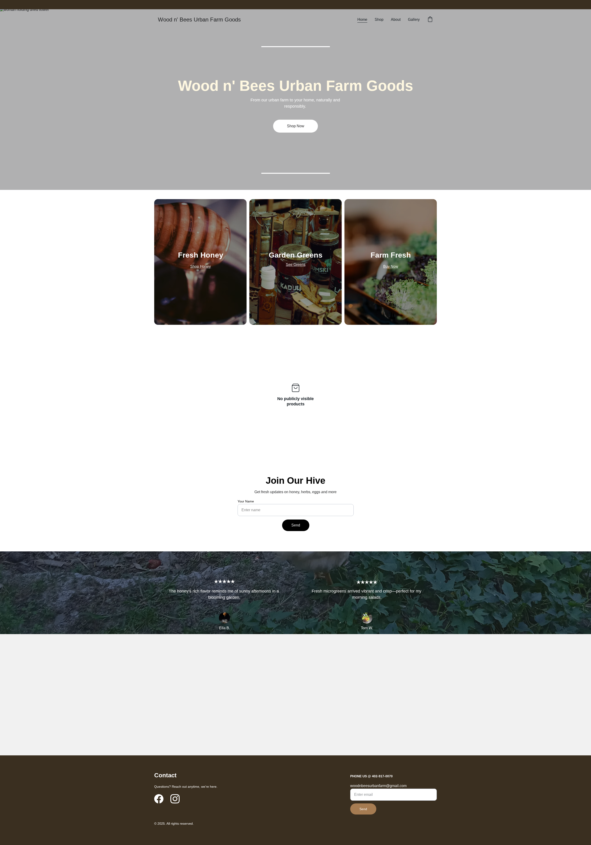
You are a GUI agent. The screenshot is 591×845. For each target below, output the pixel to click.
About (396, 19)
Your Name (246, 501)
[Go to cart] (430, 19)
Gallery (414, 19)
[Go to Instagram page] (175, 798)
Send (295, 525)
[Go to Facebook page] (158, 798)
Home (362, 19)
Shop (379, 19)
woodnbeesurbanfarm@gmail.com (378, 786)
